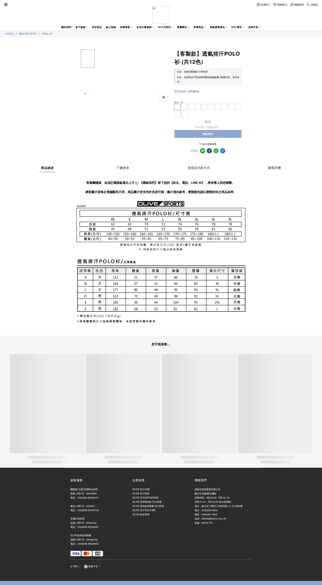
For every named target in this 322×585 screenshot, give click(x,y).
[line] (202, 150)
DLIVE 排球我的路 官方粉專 (147, 501)
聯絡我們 (208, 134)
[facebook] (209, 150)
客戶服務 (80, 27)
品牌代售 (253, 27)
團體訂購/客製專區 (28, 33)
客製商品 (199, 27)
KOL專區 (236, 27)
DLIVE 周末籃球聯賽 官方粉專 (148, 506)
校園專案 (125, 27)
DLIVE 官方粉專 (140, 493)
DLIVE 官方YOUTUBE (144, 510)
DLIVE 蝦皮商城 (140, 514)
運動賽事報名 (217, 27)
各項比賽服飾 (144, 27)
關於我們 (66, 27)
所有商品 (97, 27)
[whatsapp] (216, 150)
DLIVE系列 (164, 27)
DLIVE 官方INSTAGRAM (145, 497)
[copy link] (222, 150)
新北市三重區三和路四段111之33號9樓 (222, 506)
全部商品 (9, 33)
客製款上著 (47, 33)
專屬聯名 (182, 27)
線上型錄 (111, 27)
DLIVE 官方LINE (141, 489)
